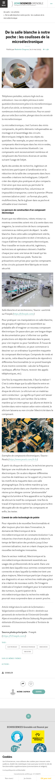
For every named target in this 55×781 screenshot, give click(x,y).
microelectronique (28, 647)
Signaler (8, 673)
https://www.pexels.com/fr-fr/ (23, 459)
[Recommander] (31, 683)
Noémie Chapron (22, 49)
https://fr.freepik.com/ (23, 314)
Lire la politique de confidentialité (14, 770)
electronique (12, 647)
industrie (27, 652)
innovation (44, 647)
